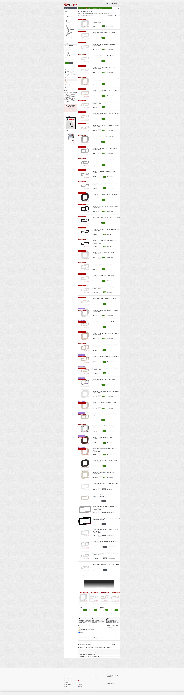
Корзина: (108, 0)
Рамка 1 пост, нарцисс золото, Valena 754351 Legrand (106, 333)
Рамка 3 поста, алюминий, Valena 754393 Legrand (105, 160)
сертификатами (108, 622)
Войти (115, 0)
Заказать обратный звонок (108, 5)
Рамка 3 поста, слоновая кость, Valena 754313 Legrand (106, 102)
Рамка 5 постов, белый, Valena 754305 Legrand (104, 67)
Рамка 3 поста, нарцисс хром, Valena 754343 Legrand (105, 321)
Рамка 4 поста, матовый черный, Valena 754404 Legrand (106, 229)
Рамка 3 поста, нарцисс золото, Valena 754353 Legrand (106, 356)
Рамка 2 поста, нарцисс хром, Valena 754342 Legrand (105, 541)
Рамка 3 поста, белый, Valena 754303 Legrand (104, 44)
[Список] (117, 15)
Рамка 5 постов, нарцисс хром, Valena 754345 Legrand (106, 564)
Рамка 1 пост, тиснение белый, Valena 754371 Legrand (106, 391)
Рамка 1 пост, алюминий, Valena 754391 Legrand (104, 136)
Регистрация (118, 0)
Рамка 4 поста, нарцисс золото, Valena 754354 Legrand (106, 368)
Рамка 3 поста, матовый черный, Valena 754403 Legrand (106, 217)
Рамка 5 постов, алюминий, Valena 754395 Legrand (105, 183)
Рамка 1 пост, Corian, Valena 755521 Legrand (103, 472)
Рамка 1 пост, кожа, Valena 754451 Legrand (103, 437)
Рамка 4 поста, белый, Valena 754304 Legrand (104, 55)
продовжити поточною (179, 692)
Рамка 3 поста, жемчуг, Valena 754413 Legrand (104, 275)
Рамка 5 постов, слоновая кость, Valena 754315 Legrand (106, 125)
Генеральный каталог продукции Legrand (71, 142)
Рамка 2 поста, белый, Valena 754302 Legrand (104, 32)
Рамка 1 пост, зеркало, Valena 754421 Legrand (104, 426)
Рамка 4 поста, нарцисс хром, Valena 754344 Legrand (105, 553)
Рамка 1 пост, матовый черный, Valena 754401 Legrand (106, 194)
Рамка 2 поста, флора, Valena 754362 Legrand (104, 379)
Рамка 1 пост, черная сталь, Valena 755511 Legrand (105, 460)
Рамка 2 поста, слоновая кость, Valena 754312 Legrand (106, 90)
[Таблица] (119, 15)
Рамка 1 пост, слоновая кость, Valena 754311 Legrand (106, 79)
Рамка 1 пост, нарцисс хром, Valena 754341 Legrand (105, 310)
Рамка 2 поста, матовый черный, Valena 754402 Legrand (106, 206)
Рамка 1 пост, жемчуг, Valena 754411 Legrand (104, 252)
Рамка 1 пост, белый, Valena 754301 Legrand (103, 21)
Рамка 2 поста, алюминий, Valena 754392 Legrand (105, 148)
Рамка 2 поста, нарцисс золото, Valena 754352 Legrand (106, 345)
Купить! (103, 26)
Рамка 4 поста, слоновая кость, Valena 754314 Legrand (106, 113)
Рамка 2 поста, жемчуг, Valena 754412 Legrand (104, 264)
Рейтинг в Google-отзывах (110, 683)
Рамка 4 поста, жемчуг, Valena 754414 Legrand (104, 287)
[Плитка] (116, 15)
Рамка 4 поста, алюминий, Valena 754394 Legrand (105, 171)
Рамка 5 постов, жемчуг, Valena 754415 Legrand (104, 298)
